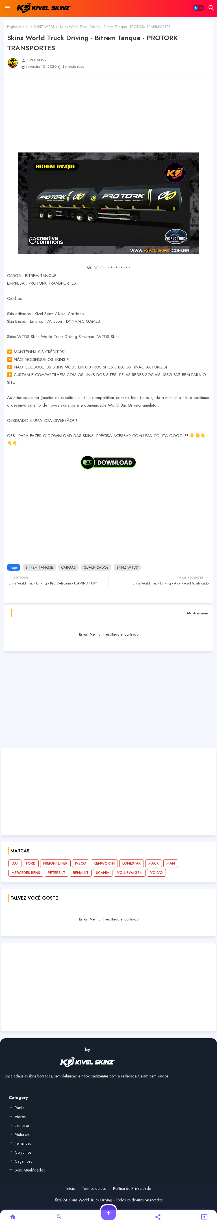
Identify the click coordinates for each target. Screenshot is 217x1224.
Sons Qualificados (30, 1170)
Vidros (20, 1117)
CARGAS (68, 567)
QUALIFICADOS (96, 567)
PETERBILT (56, 872)
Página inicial (17, 26)
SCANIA (102, 872)
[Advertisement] (108, 112)
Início (70, 1188)
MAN (170, 863)
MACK (153, 863)
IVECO (80, 863)
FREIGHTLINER (55, 863)
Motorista (22, 1134)
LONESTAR (131, 863)
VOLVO (156, 872)
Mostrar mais (198, 613)
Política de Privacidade (132, 1188)
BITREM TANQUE (39, 567)
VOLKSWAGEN (129, 872)
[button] (198, 8)
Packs (19, 1107)
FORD (31, 863)
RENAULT (80, 872)
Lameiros (22, 1125)
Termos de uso (94, 1188)
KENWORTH (104, 863)
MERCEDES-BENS (26, 872)
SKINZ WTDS (44, 26)
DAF (15, 863)
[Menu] (7, 8)
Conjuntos (23, 1152)
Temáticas (23, 1143)
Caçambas (23, 1161)
